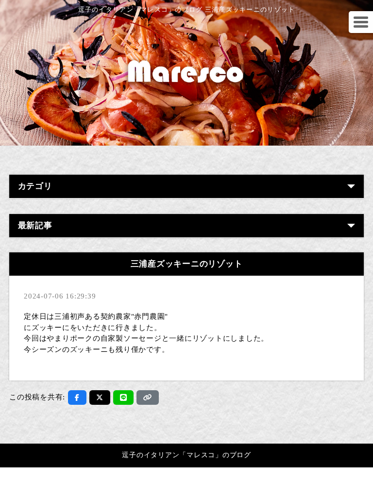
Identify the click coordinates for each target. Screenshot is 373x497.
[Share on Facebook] (77, 397)
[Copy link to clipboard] (147, 397)
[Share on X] (99, 397)
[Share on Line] (123, 397)
